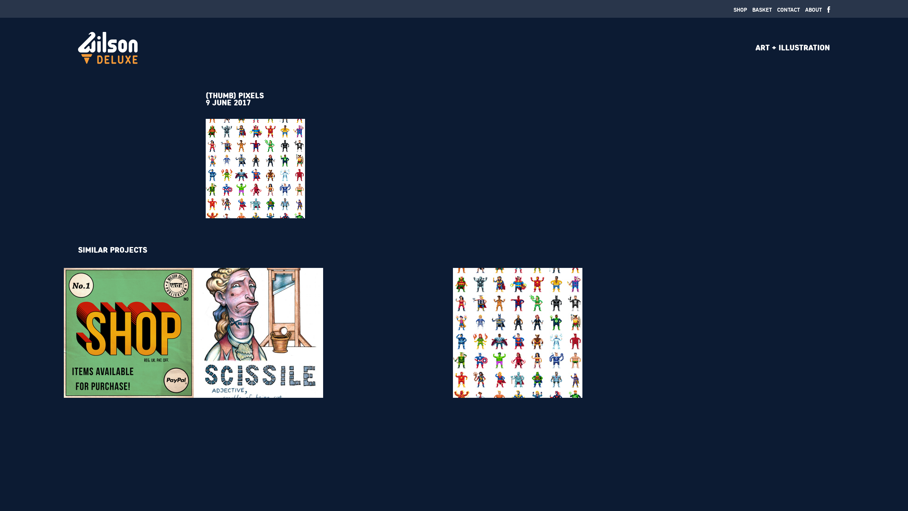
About (813, 9)
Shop (740, 9)
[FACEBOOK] (828, 10)
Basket (762, 9)
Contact (788, 9)
